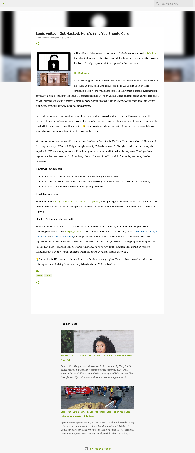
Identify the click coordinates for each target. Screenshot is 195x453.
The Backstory (81, 73)
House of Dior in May (62, 236)
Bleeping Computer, (74, 231)
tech (48, 276)
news (39, 276)
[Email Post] (37, 272)
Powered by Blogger (99, 448)
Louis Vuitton (149, 53)
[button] (37, 44)
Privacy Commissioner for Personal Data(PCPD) (76, 201)
